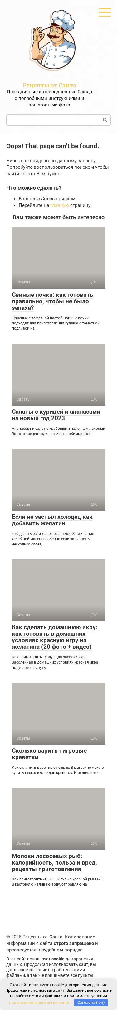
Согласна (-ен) (91, 1002)
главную (59, 205)
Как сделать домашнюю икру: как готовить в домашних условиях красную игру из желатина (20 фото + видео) (54, 637)
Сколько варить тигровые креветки (49, 754)
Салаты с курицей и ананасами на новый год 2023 (56, 415)
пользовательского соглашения (39, 1002)
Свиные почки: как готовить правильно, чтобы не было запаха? (52, 301)
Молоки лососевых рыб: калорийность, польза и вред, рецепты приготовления (54, 862)
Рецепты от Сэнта (49, 85)
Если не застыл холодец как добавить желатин (52, 520)
